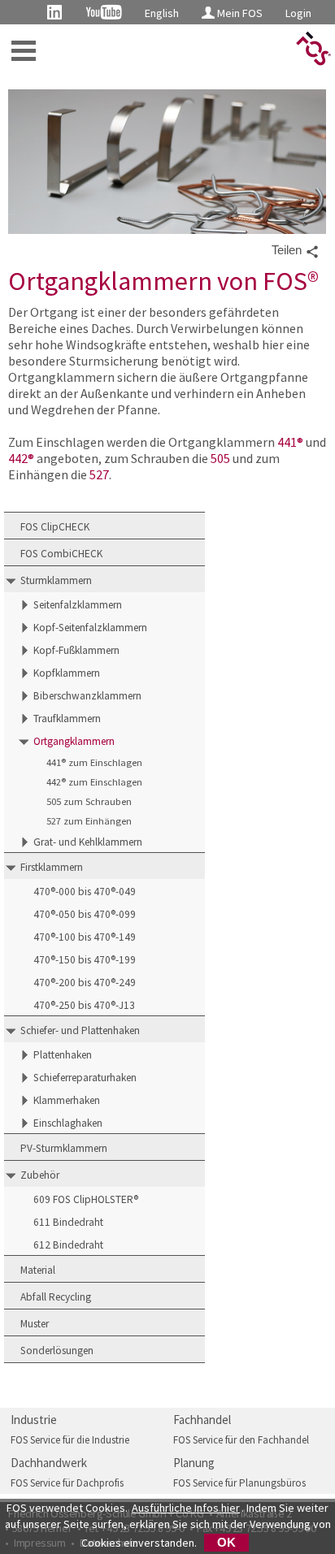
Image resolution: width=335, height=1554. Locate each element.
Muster (34, 1324)
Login (298, 13)
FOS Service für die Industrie (70, 1440)
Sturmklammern (56, 580)
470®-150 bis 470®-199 (84, 960)
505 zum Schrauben (89, 801)
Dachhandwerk (49, 1462)
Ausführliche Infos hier (186, 1507)
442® (21, 458)
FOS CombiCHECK (61, 554)
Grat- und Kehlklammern (87, 842)
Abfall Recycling (55, 1297)
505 (220, 458)
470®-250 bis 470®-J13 (84, 1005)
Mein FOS (239, 13)
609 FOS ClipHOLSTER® (85, 1199)
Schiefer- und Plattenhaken (80, 1030)
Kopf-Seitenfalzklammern (90, 627)
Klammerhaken (66, 1100)
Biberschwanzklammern (87, 696)
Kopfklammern (66, 673)
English (162, 13)
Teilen (288, 250)
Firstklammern (51, 867)
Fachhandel (202, 1419)
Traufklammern (67, 718)
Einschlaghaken (67, 1123)
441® (290, 442)
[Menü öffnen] (23, 51)
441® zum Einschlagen (94, 762)
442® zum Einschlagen (94, 782)
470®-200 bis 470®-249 (84, 982)
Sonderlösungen (57, 1350)
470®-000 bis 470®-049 (84, 891)
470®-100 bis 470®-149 (84, 937)
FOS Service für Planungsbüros (239, 1483)
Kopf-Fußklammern (76, 650)
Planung (194, 1462)
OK (226, 1542)
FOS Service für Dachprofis (67, 1483)
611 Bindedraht (68, 1222)
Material (37, 1270)
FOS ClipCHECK (54, 527)
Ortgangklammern (74, 741)
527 (99, 474)
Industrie (34, 1419)
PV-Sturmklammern (63, 1148)
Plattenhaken (62, 1055)
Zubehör (39, 1175)
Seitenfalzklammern (77, 605)
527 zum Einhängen (89, 821)
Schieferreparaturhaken (85, 1077)
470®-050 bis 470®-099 (84, 914)
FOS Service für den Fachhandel (241, 1440)
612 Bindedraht (68, 1245)
